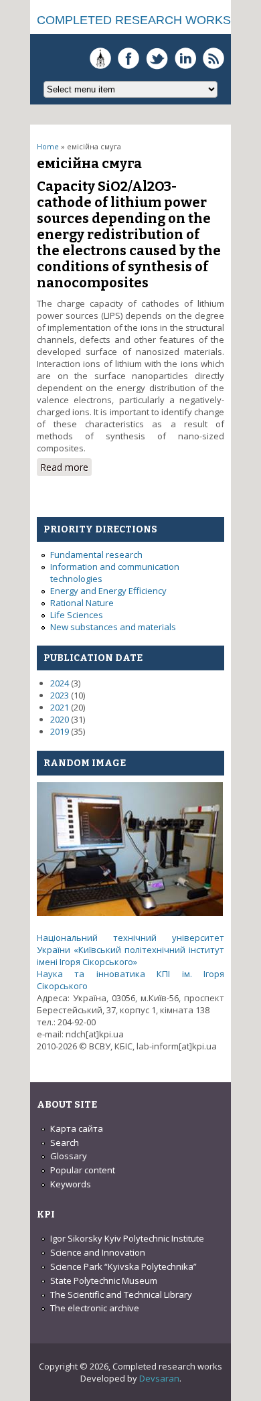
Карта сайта (76, 1128)
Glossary (68, 1156)
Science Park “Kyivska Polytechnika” (123, 1266)
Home (48, 146)
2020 (59, 719)
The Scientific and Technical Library (121, 1294)
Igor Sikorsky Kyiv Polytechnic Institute (127, 1238)
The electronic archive (94, 1308)
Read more (66, 468)
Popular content (82, 1170)
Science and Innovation (97, 1252)
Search (64, 1142)
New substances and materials (113, 627)
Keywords (70, 1184)
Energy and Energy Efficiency (108, 591)
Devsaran (159, 1378)
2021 (59, 707)
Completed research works (134, 20)
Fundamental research (96, 554)
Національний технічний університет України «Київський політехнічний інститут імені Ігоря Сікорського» (130, 950)
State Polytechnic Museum (103, 1280)
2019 (59, 731)
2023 (59, 695)
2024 (59, 683)
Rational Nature (82, 603)
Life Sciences (76, 615)
